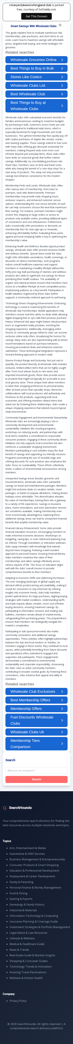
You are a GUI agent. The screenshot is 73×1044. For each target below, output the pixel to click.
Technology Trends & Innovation (31, 966)
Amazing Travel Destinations (28, 972)
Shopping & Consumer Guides (29, 961)
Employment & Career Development (32, 876)
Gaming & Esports (21, 899)
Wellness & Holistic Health (26, 978)
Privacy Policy (18, 1001)
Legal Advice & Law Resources (28, 933)
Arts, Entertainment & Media (28, 848)
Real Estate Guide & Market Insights (32, 955)
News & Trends (19, 950)
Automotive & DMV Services (27, 854)
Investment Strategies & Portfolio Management (40, 927)
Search (36, 779)
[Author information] (60, 25)
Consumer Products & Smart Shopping (34, 865)
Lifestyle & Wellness (22, 938)
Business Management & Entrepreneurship (37, 859)
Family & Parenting (21, 882)
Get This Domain (36, 16)
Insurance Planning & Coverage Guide (34, 921)
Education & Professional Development (34, 870)
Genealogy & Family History (27, 904)
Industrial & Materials (23, 910)
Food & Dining (19, 893)
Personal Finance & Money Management (35, 887)
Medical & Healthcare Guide (27, 944)
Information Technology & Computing (34, 916)
